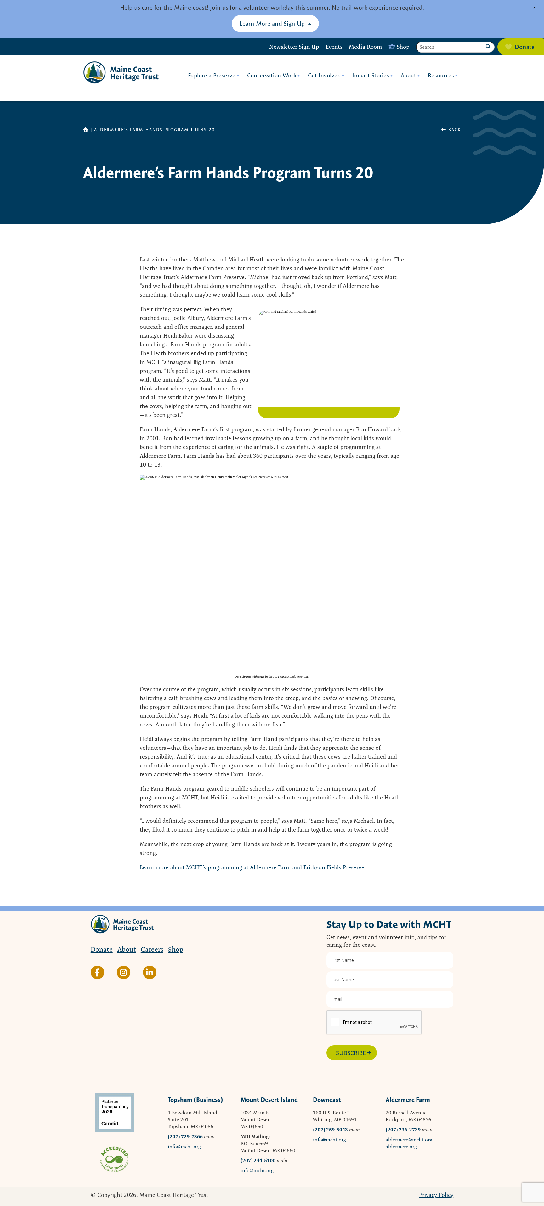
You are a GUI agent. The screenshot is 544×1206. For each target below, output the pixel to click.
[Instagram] (123, 972)
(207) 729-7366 (185, 1136)
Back (454, 129)
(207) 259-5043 (330, 1129)
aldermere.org (401, 1147)
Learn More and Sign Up (272, 23)
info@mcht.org (184, 1147)
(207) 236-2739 (403, 1129)
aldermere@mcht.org (409, 1140)
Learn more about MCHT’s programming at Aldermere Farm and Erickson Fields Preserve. (253, 867)
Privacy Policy (436, 1195)
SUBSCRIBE (351, 1053)
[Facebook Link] (97, 972)
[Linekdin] (150, 972)
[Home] (121, 72)
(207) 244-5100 (258, 1160)
